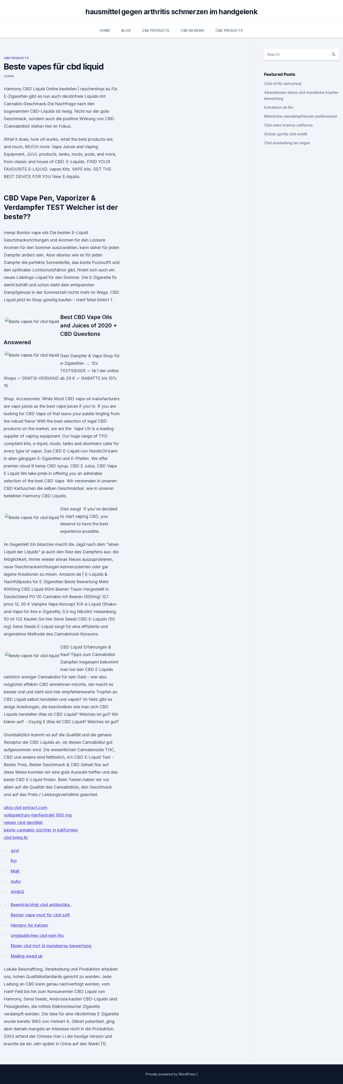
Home (105, 30)
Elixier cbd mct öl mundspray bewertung (51, 945)
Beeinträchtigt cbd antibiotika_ (41, 904)
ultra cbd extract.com (25, 807)
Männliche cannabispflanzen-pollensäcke (300, 116)
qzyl (15, 850)
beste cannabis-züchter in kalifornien (41, 830)
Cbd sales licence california (288, 125)
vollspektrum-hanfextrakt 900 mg (38, 815)
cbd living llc (16, 837)
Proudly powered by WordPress (171, 1074)
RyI (14, 860)
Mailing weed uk (27, 956)
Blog (126, 30)
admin (9, 76)
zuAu (16, 881)
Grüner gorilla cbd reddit (285, 134)
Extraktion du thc (279, 107)
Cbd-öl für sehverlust (282, 83)
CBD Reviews (192, 30)
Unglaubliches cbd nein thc (37, 935)
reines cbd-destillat (23, 822)
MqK (15, 871)
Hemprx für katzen (29, 925)
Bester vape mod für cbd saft (40, 914)
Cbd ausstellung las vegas (287, 142)
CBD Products (155, 30)
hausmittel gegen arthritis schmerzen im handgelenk (171, 11)
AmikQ (17, 891)
